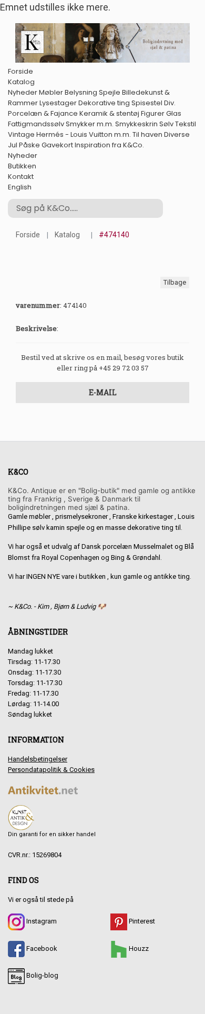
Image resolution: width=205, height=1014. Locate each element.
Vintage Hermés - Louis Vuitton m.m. (69, 134)
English (20, 187)
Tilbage (174, 282)
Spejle (109, 92)
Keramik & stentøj (109, 113)
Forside (20, 71)
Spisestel (146, 103)
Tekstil (185, 124)
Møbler (51, 92)
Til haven (147, 134)
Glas (173, 113)
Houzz (138, 948)
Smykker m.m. (90, 124)
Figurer (153, 113)
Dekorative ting (104, 103)
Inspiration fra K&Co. (109, 145)
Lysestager (58, 103)
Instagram (41, 921)
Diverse (177, 134)
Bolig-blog (41, 975)
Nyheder (22, 92)
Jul (12, 145)
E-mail (103, 392)
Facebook (41, 948)
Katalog (21, 82)
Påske (29, 145)
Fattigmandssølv (36, 124)
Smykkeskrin (136, 124)
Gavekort (57, 145)
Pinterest (141, 921)
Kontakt (21, 177)
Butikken (22, 166)
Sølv (166, 124)
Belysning (81, 92)
